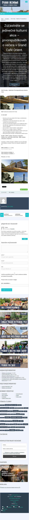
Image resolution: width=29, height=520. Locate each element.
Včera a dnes (18, 396)
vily (9, 427)
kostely (15, 411)
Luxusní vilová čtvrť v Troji (7, 374)
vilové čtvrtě (4, 427)
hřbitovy (12, 408)
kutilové (21, 411)
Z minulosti (4, 396)
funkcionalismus (5, 408)
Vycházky (7, 18)
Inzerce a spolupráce (14, 500)
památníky (13, 414)
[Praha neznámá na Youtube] (21, 507)
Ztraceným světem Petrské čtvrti (8, 376)
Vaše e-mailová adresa (8, 448)
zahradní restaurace (20, 427)
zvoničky (6, 430)
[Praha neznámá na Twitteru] (15, 507)
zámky (17, 430)
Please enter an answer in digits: (9, 279)
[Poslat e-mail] (3, 507)
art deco (2, 405)
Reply (25, 238)
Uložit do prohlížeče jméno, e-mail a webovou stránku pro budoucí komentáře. (14, 275)
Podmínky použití (14, 505)
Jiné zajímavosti (19, 393)
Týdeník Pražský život (6, 398)
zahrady (2, 430)
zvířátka (12, 430)
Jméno (4, 444)
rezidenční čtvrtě (8, 421)
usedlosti (20, 424)
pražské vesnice (16, 417)
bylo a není (14, 405)
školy (22, 430)
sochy (11, 424)
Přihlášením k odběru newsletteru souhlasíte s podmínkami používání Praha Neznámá (13, 453)
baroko (7, 405)
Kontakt (14, 501)
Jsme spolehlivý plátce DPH (14, 498)
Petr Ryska (10, 206)
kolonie (10, 411)
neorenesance (3, 414)
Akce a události (5, 395)
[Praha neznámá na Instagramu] (4, 508)
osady (9, 414)
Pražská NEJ (4, 393)
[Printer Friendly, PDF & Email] (24, 189)
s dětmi (21, 421)
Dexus (16, 503)
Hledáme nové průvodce (6, 373)
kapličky (26, 408)
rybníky (15, 421)
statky (15, 424)
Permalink (12, 228)
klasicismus (4, 411)
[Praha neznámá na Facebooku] (9, 507)
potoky (7, 417)
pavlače (22, 414)
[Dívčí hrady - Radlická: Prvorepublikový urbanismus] (14, 102)
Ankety (17, 395)
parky (18, 414)
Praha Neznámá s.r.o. (16, 494)
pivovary (2, 417)
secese (3, 424)
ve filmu (25, 424)
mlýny (25, 411)
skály (7, 424)
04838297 (11, 496)
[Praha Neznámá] (10, 3)
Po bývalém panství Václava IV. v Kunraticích (11, 377)
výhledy (13, 427)
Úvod (2, 18)
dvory (19, 405)
